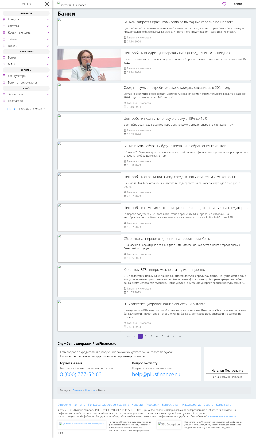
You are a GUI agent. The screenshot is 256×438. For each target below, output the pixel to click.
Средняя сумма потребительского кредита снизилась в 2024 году (177, 87)
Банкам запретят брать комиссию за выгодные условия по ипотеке (179, 22)
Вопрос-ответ (171, 405)
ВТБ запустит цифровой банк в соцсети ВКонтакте (164, 304)
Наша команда (191, 405)
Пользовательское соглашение (108, 405)
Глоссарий (152, 405)
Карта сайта (223, 405)
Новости (137, 405)
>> (180, 336)
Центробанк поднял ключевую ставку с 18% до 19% (165, 118)
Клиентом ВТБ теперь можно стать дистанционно (164, 269)
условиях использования (222, 416)
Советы (209, 405)
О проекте (64, 405)
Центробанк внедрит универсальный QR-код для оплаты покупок (177, 52)
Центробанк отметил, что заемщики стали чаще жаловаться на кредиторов (185, 207)
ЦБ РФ (11, 109)
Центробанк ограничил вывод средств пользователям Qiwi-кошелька (181, 176)
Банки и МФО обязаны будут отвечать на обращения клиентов (175, 145)
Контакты (79, 405)
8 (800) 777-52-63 (81, 374)
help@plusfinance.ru (156, 374)
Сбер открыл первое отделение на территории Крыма (168, 238)
